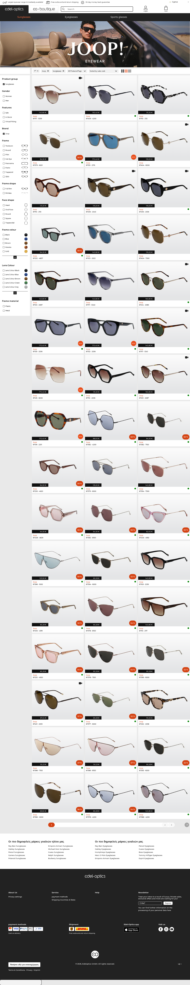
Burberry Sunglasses (57, 858)
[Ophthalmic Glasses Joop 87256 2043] (111, 186)
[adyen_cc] (10, 929)
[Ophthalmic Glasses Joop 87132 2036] (111, 326)
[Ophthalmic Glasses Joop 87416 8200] (58, 373)
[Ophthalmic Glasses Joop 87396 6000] (164, 652)
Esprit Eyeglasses (146, 858)
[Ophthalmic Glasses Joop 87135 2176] (111, 140)
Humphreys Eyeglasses (105, 852)
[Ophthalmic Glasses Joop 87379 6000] (111, 466)
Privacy (29, 970)
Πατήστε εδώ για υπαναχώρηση (24, 964)
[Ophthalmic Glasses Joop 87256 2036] (164, 186)
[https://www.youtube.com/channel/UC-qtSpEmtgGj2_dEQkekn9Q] (172, 929)
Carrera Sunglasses (16, 855)
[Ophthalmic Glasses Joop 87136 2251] (58, 419)
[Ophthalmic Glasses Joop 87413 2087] (164, 373)
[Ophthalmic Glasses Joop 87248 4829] (58, 512)
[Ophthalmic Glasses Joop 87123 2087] (58, 279)
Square (8, 218)
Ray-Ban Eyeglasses (103, 846)
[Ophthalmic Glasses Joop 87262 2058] (164, 699)
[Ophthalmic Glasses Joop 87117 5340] (111, 279)
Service (55, 892)
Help (97, 892)
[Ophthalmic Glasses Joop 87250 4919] (58, 605)
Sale (7, 113)
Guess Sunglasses (56, 852)
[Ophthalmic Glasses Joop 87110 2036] (111, 373)
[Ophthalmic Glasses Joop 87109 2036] (164, 559)
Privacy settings (15, 897)
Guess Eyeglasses (146, 849)
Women (8, 96)
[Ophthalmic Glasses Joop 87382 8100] (111, 512)
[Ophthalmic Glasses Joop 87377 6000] (111, 699)
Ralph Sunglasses (56, 855)
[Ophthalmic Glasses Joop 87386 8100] (111, 745)
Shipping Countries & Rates (63, 900)
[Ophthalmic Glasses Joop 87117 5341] (164, 326)
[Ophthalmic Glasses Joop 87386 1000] (58, 559)
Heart (7, 205)
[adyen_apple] (30, 929)
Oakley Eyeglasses (103, 849)
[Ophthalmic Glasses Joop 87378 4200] (111, 792)
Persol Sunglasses (16, 852)
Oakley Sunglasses (16, 849)
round (8, 150)
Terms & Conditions (16, 970)
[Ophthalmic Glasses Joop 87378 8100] (111, 605)
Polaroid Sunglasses (17, 858)
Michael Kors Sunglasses (59, 849)
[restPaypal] (24, 929)
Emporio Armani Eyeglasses (107, 858)
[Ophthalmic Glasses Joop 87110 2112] (164, 93)
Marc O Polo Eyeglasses (105, 855)
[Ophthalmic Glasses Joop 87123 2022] (111, 233)
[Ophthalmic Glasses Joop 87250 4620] (58, 466)
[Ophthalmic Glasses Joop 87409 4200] (111, 93)
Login (146, 11)
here (169, 910)
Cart (166, 11)
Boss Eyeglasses (146, 852)
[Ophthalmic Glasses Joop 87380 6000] (58, 792)
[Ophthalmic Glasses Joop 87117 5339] (58, 93)
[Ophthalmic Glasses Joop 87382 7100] (164, 419)
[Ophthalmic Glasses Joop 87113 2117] (164, 605)
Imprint (37, 970)
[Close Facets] (15, 71)
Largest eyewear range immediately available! (25, 2)
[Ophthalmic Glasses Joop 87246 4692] (164, 512)
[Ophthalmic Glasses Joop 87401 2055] (58, 699)
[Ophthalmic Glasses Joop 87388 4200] (164, 792)
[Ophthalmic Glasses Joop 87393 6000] (164, 745)
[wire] (38, 929)
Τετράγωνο (9, 146)
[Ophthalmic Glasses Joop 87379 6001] (58, 140)
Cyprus (175, 2)
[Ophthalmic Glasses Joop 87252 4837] (58, 233)
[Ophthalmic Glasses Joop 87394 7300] (164, 466)
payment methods (60, 897)
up (179, 964)
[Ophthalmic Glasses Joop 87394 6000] (111, 559)
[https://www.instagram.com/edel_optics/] (166, 929)
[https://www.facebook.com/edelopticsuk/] (160, 929)
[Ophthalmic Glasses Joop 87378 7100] (111, 652)
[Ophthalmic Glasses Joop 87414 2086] (164, 279)
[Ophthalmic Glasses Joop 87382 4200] (111, 419)
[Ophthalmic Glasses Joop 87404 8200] (164, 140)
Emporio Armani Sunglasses (60, 846)
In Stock (8, 117)
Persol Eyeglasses (146, 846)
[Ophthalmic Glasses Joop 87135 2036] (58, 326)
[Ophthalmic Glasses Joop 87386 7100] (58, 745)
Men (7, 101)
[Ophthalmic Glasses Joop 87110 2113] (58, 186)
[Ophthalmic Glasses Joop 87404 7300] (164, 233)
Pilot (7, 155)
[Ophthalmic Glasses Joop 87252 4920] (58, 652)
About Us (12, 892)
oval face (9, 210)
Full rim (8, 189)
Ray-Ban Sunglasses (17, 846)
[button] (14, 9)
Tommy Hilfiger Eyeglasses (150, 855)
